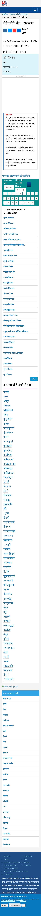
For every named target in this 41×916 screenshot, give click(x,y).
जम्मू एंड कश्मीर (8, 763)
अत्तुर (5, 396)
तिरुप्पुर (6, 526)
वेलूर (5, 652)
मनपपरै (6, 621)
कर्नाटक (5, 774)
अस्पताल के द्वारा (8, 181)
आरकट (7, 405)
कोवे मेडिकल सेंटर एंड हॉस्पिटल (13, 326)
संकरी (6, 656)
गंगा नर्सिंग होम (8, 348)
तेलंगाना (5, 823)
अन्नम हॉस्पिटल (8, 218)
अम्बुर (6, 401)
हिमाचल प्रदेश (7, 758)
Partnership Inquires (11, 868)
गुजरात (5, 747)
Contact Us (28, 856)
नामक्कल (7, 562)
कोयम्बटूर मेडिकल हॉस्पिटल (12, 321)
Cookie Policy (4, 900)
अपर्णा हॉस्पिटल (8, 223)
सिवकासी (7, 670)
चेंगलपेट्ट (8, 477)
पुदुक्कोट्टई (9, 576)
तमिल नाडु (6, 817)
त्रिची (6, 517)
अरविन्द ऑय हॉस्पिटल (10, 234)
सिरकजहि (8, 665)
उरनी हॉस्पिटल (8, 277)
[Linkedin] (19, 30)
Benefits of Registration (12, 862)
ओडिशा (5, 796)
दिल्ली (5, 736)
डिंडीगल (7, 495)
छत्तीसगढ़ (6, 720)
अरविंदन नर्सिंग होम (9, 229)
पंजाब (4, 807)
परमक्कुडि (8, 580)
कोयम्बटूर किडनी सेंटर (10, 315)
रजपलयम (8, 643)
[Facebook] (5, 30)
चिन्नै (5, 490)
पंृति (6, 571)
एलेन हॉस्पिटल (8, 283)
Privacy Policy (11, 900)
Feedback (27, 865)
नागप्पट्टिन (8, 553)
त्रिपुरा (5, 828)
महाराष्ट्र (6, 790)
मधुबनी (6, 616)
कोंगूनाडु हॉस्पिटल (9, 310)
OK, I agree (5, 905)
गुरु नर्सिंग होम (7, 369)
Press (25, 859)
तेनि (5, 508)
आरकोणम (8, 410)
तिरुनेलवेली (8, 522)
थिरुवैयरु (7, 540)
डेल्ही (4, 731)
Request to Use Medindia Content (16, 871)
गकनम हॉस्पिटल (8, 342)
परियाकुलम (8, 585)
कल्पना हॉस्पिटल (8, 299)
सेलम (5, 661)
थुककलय (8, 535)
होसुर (5, 674)
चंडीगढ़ (5, 715)
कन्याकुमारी (8, 428)
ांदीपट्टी (8, 679)
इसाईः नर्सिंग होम (8, 261)
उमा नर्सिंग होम (8, 267)
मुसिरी (6, 638)
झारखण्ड (6, 769)
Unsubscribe (8, 874)
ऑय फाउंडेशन (8, 294)
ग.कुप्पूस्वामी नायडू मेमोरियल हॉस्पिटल (15, 331)
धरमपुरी (7, 544)
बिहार (4, 709)
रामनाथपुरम (8, 647)
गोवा (4, 742)
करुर (5, 437)
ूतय (6, 513)
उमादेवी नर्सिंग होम (9, 272)
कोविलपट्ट (8, 472)
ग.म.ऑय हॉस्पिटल (9, 337)
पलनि (6, 589)
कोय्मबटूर (7, 468)
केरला (5, 780)
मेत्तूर (5, 607)
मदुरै (5, 612)
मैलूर (5, 634)
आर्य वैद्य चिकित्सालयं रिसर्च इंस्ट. (14, 245)
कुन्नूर (6, 423)
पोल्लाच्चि (7, 594)
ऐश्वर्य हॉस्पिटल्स (8, 288)
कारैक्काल (8, 459)
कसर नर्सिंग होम (8, 304)
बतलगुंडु (7, 598)
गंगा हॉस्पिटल (7, 358)
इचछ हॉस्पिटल (8, 250)
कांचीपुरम (7, 454)
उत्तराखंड (6, 839)
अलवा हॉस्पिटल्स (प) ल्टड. (12, 239)
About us (7, 856)
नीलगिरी (7, 567)
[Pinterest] (14, 30)
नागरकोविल (9, 558)
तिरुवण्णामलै (9, 531)
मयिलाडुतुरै (8, 625)
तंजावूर (6, 499)
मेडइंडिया (5, 14)
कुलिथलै (7, 446)
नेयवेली (6, 549)
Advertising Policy (10, 865)
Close (23, 905)
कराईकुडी (8, 441)
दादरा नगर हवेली (8, 726)
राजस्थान (6, 812)
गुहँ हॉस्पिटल (7, 374)
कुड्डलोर (7, 419)
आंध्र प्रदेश (7, 699)
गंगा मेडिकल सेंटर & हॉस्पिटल (13, 353)
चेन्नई (6, 392)
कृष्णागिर (7, 450)
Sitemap (26, 862)
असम (4, 704)
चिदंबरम (7, 486)
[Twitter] (10, 30)
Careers (6, 859)
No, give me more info (14, 905)
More (34, 379)
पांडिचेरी (5, 801)
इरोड (5, 414)
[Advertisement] (19, 92)
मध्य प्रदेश (6, 785)
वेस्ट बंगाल (6, 844)
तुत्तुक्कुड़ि (8, 504)
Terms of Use (23, 900)
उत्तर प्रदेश (6, 834)
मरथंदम (6, 629)
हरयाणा (5, 753)
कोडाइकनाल (9, 463)
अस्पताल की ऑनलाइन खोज (19, 14)
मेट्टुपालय (8, 603)
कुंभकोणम (8, 432)
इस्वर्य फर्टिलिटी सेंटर (10, 256)
